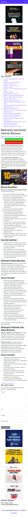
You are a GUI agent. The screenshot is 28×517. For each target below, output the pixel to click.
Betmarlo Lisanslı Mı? (9, 98)
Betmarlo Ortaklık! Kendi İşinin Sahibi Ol (14, 95)
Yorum (3, 392)
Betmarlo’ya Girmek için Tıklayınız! (14, 142)
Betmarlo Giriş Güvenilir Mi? (11, 108)
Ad (2, 409)
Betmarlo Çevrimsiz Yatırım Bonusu (13, 126)
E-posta (3, 415)
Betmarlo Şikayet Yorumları (11, 93)
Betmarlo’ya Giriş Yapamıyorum (12, 82)
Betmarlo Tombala (8, 92)
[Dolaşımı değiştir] (25, 2)
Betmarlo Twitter (8, 87)
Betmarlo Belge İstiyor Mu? (11, 123)
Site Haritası (14, 513)
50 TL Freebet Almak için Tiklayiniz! (14, 139)
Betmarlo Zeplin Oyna (9, 84)
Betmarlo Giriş (18, 510)
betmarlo (3, 138)
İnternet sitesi (4, 421)
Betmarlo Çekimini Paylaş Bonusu (12, 115)
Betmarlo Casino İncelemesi (11, 116)
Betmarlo (4, 2)
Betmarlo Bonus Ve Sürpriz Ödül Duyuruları (15, 121)
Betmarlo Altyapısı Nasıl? (10, 125)
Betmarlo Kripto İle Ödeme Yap (12, 100)
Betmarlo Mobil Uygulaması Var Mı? (13, 97)
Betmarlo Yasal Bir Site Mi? (11, 85)
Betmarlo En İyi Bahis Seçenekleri (12, 113)
